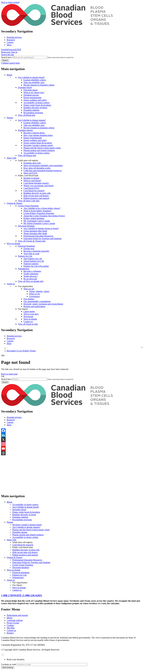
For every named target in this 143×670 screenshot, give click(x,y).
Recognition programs (33, 112)
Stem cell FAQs (30, 173)
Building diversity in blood (35, 107)
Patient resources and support (36, 198)
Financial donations (26, 246)
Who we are (28, 289)
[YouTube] (71, 448)
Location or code (8, 664)
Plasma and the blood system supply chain (42, 148)
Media (9, 618)
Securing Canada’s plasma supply (38, 145)
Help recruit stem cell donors (36, 195)
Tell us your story (31, 314)
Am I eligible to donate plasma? (32, 120)
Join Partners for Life (32, 258)
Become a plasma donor (34, 133)
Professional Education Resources (38, 236)
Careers (10, 42)
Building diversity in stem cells (37, 193)
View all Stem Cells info (28, 201)
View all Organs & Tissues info (32, 241)
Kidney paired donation (33, 218)
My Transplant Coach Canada (36, 221)
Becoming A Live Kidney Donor (21, 351)
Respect (10, 633)
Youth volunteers (30, 274)
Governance (34, 296)
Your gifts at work (31, 253)
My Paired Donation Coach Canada (39, 223)
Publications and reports (17, 615)
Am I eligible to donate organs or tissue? (41, 228)
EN (16, 49)
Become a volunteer (32, 271)
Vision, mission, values (39, 291)
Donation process (31, 95)
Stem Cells (11, 158)
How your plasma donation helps (38, 135)
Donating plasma (25, 130)
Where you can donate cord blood (38, 185)
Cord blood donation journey (36, 183)
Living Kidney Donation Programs (38, 213)
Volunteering (23, 268)
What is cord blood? (32, 180)
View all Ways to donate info (30, 281)
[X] (71, 439)
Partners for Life (25, 256)
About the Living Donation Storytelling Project (44, 216)
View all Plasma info (27, 155)
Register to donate (31, 178)
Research (11, 40)
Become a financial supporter (36, 251)
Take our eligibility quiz (33, 82)
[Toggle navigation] (142, 347)
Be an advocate (30, 279)
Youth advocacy (30, 276)
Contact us (28, 321)
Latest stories (29, 311)
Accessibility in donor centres (36, 102)
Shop (9, 45)
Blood (9, 75)
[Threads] (71, 453)
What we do (34, 294)
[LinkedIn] (71, 435)
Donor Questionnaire (32, 138)
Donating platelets (31, 110)
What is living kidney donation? (37, 211)
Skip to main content (10, 2)
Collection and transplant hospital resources (42, 170)
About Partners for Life (33, 261)
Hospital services (14, 37)
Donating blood (25, 87)
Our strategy (28, 299)
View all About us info (28, 324)
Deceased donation (26, 226)
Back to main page (9, 374)
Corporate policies (15, 620)
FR (19, 49)
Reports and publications (34, 306)
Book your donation (15, 659)
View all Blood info (26, 115)
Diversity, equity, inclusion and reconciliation (43, 304)
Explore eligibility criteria (34, 80)
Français (11, 49)
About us (11, 284)
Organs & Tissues (14, 203)
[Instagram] (71, 444)
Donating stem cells (32, 163)
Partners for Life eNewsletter (36, 266)
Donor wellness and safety (35, 100)
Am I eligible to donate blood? (31, 77)
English (4, 49)
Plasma (10, 117)
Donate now (28, 248)
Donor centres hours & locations (37, 143)
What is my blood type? (33, 92)
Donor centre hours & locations (37, 105)
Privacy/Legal (13, 623)
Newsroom (28, 316)
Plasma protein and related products (39, 150)
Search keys (6, 57)
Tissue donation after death (35, 233)
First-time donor (30, 90)
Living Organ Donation (28, 206)
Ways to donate (13, 243)
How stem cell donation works (36, 168)
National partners (31, 263)
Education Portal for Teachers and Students (42, 238)
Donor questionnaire (32, 97)
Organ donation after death (35, 231)
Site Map (11, 628)
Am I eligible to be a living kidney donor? (41, 208)
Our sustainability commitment (36, 301)
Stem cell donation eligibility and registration (43, 165)
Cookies (10, 625)
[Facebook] (71, 430)
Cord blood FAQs (31, 188)
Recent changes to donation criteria (38, 85)
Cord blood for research (33, 190)
